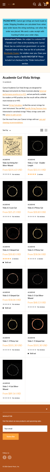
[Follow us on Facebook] (4, 457)
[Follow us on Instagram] (9, 457)
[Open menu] (4, 4)
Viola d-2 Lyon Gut (10, 208)
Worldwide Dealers (11, 53)
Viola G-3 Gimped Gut (11, 295)
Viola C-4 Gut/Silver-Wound (11, 387)
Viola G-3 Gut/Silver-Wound (36, 296)
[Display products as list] (46, 130)
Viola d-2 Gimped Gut (11, 250)
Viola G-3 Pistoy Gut (35, 250)
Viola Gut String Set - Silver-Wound (11, 164)
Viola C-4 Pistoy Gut (10, 341)
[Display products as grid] (42, 130)
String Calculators (15, 105)
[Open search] (34, 4)
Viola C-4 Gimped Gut (36, 341)
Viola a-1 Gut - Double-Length (36, 164)
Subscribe (11, 436)
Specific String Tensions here (35, 108)
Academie (6, 159)
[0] (45, 4)
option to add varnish (13, 115)
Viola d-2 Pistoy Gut (35, 208)
